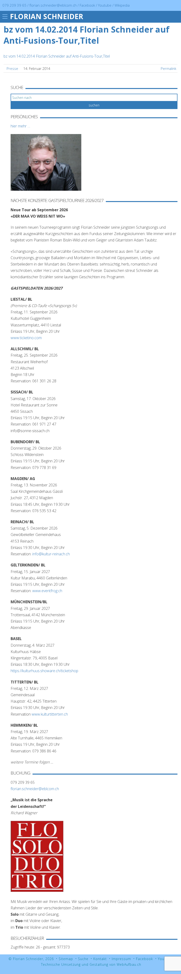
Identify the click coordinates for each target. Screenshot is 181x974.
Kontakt (100, 959)
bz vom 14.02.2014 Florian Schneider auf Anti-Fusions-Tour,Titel (57, 56)
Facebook (88, 5)
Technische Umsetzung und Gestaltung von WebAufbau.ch (91, 964)
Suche (83, 959)
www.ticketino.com (26, 337)
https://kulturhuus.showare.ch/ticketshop (44, 670)
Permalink (168, 68)
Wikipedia (122, 5)
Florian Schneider (46, 16)
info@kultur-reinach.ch (51, 554)
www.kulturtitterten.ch (50, 714)
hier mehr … (20, 126)
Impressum (121, 959)
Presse (12, 68)
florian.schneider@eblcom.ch (53, 5)
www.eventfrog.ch (47, 590)
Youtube (105, 5)
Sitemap (66, 959)
